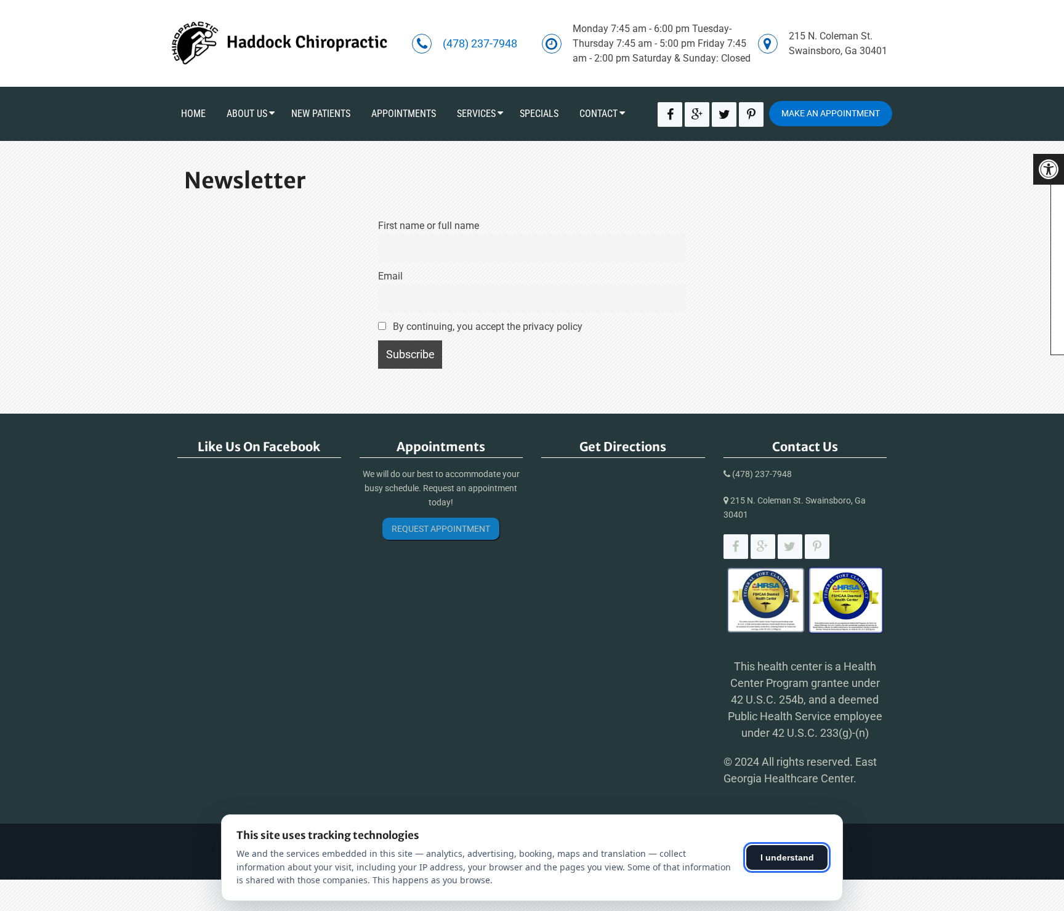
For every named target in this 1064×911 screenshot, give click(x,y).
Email (390, 276)
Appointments (403, 113)
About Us (247, 113)
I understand (787, 857)
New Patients (320, 113)
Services (476, 113)
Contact (598, 113)
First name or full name (428, 225)
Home (193, 113)
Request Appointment (441, 529)
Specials (539, 113)
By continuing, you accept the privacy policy (486, 326)
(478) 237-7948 (480, 43)
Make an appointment (830, 113)
